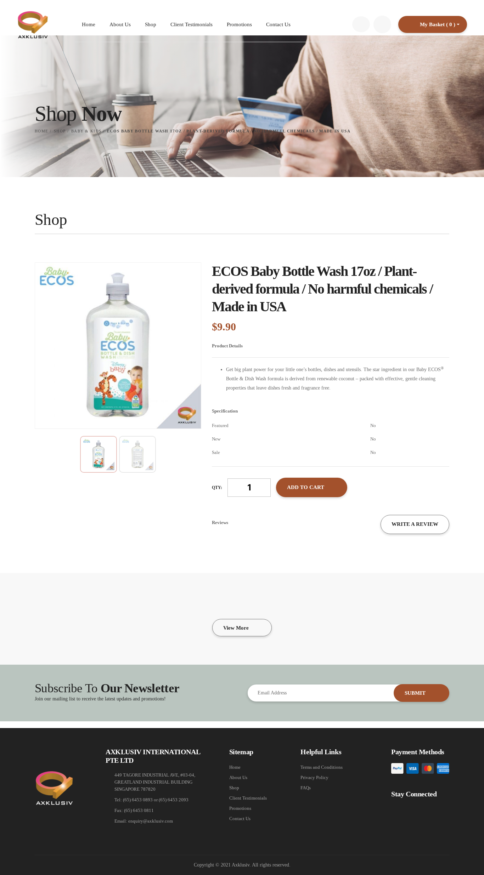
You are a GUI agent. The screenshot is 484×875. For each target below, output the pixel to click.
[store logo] (32, 25)
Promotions (239, 24)
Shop (150, 24)
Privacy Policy (314, 777)
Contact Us (278, 24)
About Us (120, 24)
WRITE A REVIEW (415, 524)
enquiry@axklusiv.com (150, 821)
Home (88, 24)
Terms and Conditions (321, 767)
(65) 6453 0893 (138, 799)
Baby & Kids (86, 131)
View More (236, 628)
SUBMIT (416, 693)
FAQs (305, 787)
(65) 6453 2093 (173, 799)
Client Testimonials (191, 24)
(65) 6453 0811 (139, 810)
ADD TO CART (305, 487)
